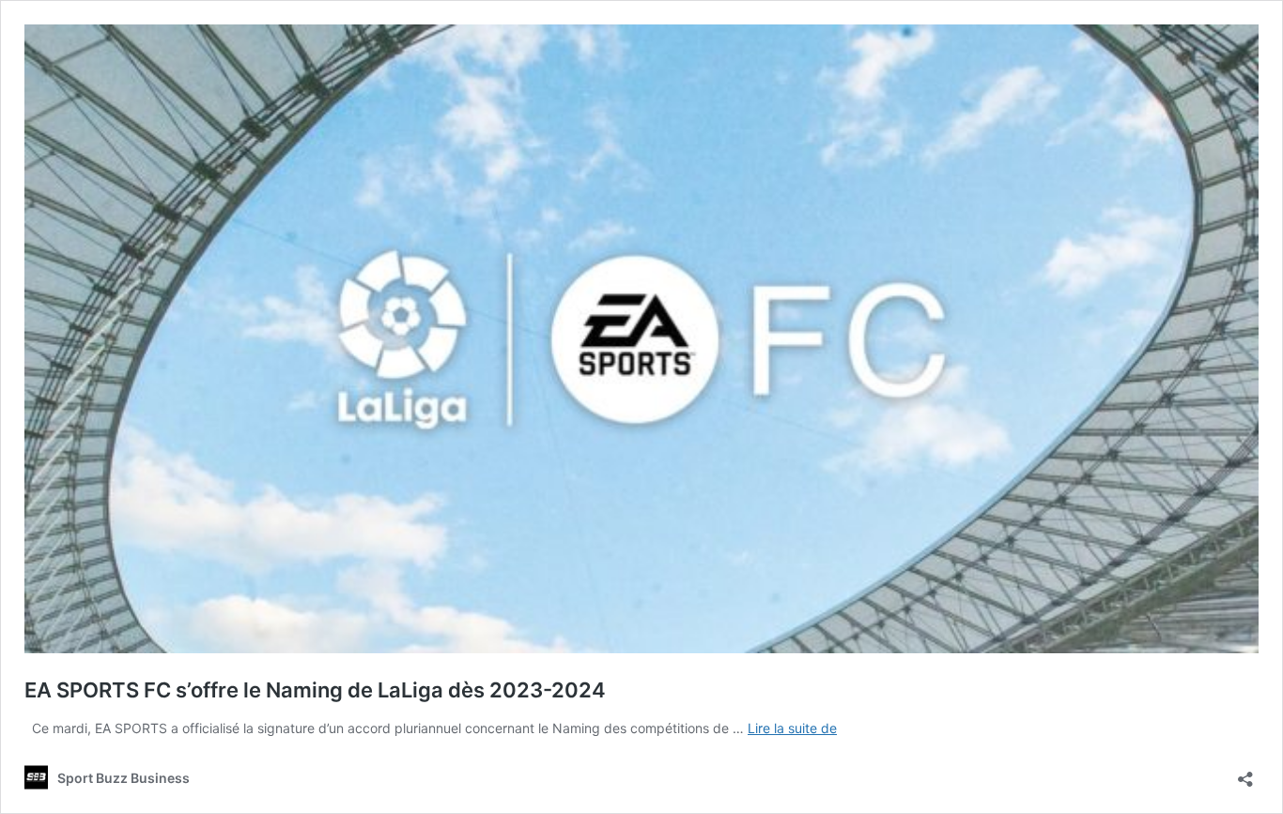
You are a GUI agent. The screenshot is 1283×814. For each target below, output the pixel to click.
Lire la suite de (792, 728)
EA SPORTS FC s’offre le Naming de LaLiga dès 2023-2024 (315, 690)
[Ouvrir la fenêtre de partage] (1245, 773)
